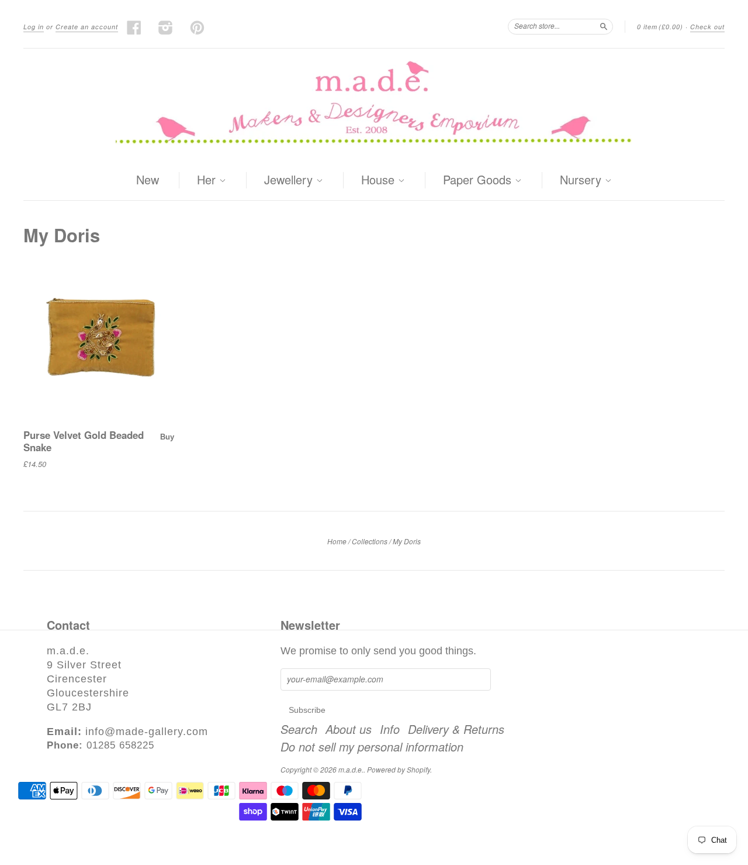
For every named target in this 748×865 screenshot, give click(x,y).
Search (298, 729)
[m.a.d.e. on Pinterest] (197, 27)
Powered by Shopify (398, 769)
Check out (707, 26)
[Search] (603, 26)
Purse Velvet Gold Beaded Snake (83, 441)
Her (208, 180)
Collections (369, 541)
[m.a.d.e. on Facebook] (134, 27)
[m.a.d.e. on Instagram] (166, 27)
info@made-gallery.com (146, 731)
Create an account (87, 26)
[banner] (374, 104)
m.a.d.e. (350, 769)
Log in (33, 26)
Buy (167, 437)
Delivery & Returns (456, 729)
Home (337, 541)
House (379, 180)
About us (348, 729)
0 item (660, 26)
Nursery (582, 180)
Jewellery (290, 180)
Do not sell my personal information (371, 747)
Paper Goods (479, 180)
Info (390, 729)
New (147, 179)
